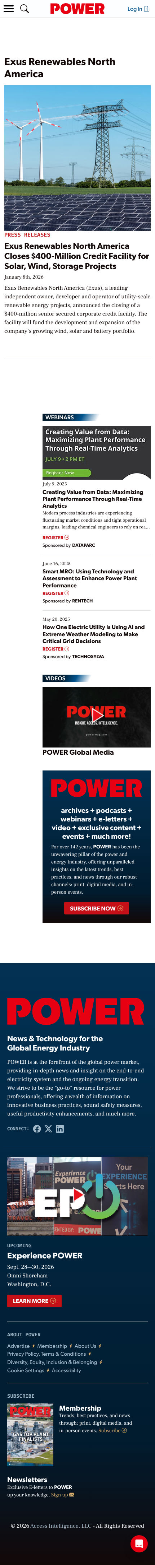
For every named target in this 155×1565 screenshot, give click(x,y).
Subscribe (109, 1430)
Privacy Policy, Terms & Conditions (46, 1353)
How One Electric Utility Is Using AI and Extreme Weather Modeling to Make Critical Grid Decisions (94, 633)
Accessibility (66, 1370)
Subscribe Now (93, 908)
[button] (8, 8)
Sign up (60, 1495)
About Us (85, 1345)
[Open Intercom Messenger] (139, 1543)
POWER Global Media (78, 751)
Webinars (59, 417)
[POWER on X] (48, 1129)
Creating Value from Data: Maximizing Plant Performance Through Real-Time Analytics (93, 498)
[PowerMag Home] (77, 8)
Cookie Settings (25, 1370)
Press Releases (27, 235)
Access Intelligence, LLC (61, 1526)
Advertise (18, 1345)
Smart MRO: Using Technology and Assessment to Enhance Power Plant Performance (90, 577)
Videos (55, 678)
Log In (135, 8)
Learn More (31, 1300)
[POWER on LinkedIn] (59, 1129)
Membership (52, 1345)
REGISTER (54, 538)
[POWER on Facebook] (37, 1129)
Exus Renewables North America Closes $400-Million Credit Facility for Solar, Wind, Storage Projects (76, 255)
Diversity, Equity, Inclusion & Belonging (52, 1362)
